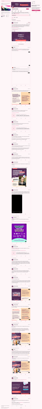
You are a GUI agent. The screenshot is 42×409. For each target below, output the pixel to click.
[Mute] (13, 212)
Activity (12, 17)
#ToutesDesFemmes (19, 20)
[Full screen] (21, 212)
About (3, 405)
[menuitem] (17, 204)
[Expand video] (20, 212)
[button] (17, 204)
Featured (17, 17)
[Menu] (29, 9)
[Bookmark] (25, 85)
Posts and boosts (14, 19)
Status (5, 405)
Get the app (6, 407)
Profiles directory (7, 405)
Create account (36, 10)
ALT (29, 40)
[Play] (12, 212)
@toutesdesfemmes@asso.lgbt (15, 9)
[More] (29, 85)
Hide (29, 32)
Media (14, 17)
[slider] (17, 211)
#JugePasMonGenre (14, 20)
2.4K (12, 11)
